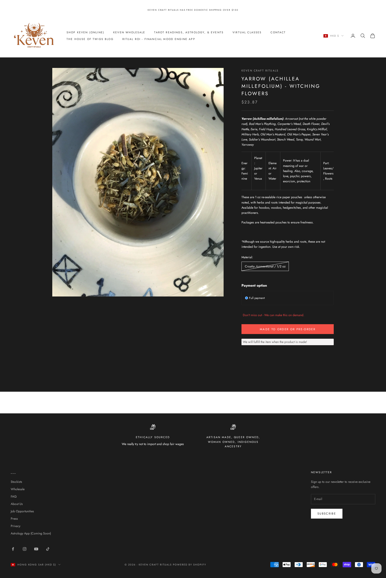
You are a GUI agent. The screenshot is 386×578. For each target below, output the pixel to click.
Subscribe (326, 513)
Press (14, 518)
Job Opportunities (22, 511)
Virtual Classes (247, 32)
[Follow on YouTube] (36, 549)
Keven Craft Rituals (260, 71)
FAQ (14, 496)
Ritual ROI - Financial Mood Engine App (158, 39)
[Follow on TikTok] (48, 549)
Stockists (16, 481)
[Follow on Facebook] (13, 549)
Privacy (15, 526)
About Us (17, 504)
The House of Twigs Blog (90, 39)
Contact (278, 32)
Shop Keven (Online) (85, 32)
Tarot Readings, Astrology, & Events (189, 32)
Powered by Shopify (189, 564)
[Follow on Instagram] (24, 549)
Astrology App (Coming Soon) (31, 533)
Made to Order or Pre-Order (287, 329)
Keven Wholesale (129, 32)
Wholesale (18, 489)
